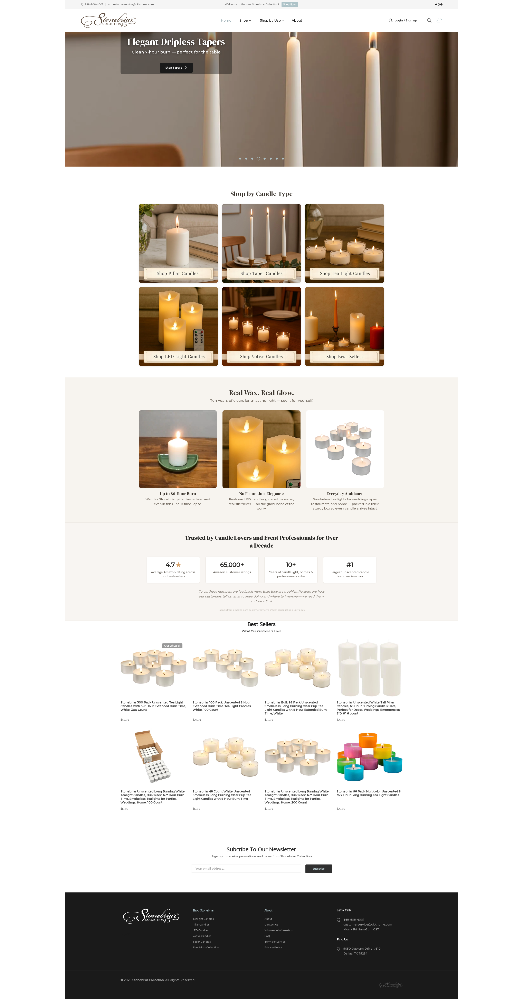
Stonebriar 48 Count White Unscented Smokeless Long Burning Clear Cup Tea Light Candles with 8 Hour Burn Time (222, 795)
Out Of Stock (172, 645)
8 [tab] (283, 159)
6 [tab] (271, 159)
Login (398, 20)
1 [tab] (240, 159)
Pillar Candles (201, 924)
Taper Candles (202, 941)
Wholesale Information (279, 930)
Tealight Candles (203, 918)
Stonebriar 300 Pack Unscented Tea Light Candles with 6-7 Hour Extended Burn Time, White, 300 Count (153, 706)
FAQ (267, 936)
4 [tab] (258, 159)
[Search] (429, 20)
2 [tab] (246, 159)
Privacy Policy (273, 947)
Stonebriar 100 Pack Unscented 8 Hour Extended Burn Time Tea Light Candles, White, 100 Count (222, 706)
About (268, 918)
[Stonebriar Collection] (108, 20)
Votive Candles (202, 936)
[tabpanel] (261, 99)
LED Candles (200, 930)
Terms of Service (275, 941)
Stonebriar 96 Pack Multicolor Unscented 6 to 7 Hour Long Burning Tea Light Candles (369, 793)
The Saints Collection (206, 947)
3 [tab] (252, 159)
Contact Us (271, 924)
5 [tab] (265, 159)
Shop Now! (289, 4)
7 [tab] (277, 159)
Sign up (411, 20)
